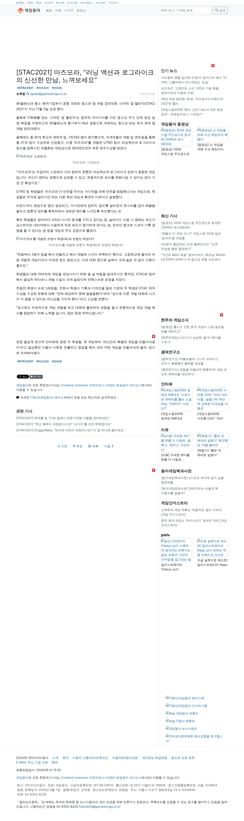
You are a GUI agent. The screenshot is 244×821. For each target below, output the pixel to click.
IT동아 (30, 2)
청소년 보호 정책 (182, 758)
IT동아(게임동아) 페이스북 (48, 397)
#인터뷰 (57, 87)
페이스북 (60, 2)
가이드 (69, 10)
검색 (221, 10)
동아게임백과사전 (176, 471)
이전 (63, 446)
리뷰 (58, 10)
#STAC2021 (25, 87)
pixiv (165, 535)
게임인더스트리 (174, 503)
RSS (55, 762)
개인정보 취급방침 (154, 758)
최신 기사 (169, 216)
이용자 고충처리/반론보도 (90, 758)
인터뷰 (167, 384)
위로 (78, 446)
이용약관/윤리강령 (125, 758)
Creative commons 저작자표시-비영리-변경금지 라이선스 (101, 385)
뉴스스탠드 (101, 2)
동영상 (81, 10)
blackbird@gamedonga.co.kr (100, 806)
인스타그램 (72, 2)
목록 (94, 446)
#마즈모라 (42, 87)
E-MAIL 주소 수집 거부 (32, 762)
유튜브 (39, 2)
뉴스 (49, 10)
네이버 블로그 (86, 2)
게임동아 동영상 (175, 124)
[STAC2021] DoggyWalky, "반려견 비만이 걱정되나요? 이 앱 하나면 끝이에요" (70, 430)
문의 (66, 758)
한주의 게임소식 (175, 320)
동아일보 (20, 2)
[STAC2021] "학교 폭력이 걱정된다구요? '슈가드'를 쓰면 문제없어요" (64, 424)
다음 (107, 446)
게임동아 (22, 385)
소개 (55, 758)
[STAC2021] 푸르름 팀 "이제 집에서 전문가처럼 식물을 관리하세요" (62, 418)
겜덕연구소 (170, 352)
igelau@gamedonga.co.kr (48, 94)
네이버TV (49, 2)
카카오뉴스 (113, 2)
